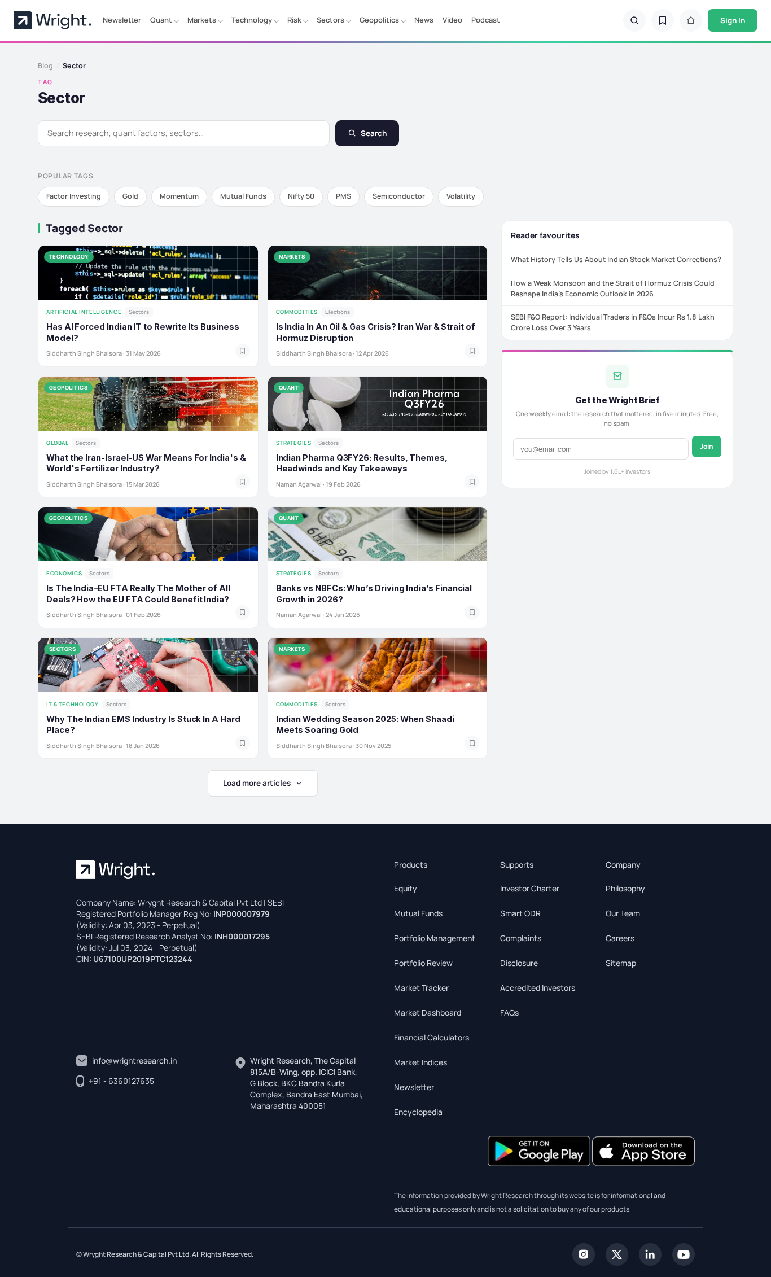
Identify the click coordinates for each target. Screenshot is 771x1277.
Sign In (732, 20)
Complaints (520, 938)
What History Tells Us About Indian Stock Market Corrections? (616, 259)
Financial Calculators (431, 1037)
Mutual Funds (243, 196)
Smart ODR (520, 913)
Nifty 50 (301, 196)
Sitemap (621, 962)
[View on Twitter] (617, 1253)
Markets (201, 20)
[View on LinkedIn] (650, 1253)
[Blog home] (691, 20)
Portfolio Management (434, 938)
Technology (251, 20)
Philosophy (625, 888)
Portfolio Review (423, 962)
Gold (130, 196)
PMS (343, 196)
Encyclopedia (418, 1112)
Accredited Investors (537, 987)
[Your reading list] (662, 20)
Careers (620, 938)
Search (374, 133)
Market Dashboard (427, 1012)
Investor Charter (529, 888)
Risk (294, 20)
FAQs (509, 1012)
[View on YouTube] (683, 1253)
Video (452, 20)
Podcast (485, 20)
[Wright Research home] (52, 20)
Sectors (330, 20)
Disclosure (519, 962)
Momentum (179, 196)
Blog (45, 66)
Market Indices (420, 1062)
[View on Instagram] (583, 1253)
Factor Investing (73, 196)
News (423, 20)
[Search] (634, 20)
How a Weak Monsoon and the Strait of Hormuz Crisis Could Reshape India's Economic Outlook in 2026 (613, 288)
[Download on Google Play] (540, 1150)
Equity (405, 888)
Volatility (460, 196)
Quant (161, 20)
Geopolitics (379, 20)
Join (706, 446)
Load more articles (257, 783)
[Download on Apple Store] (643, 1150)
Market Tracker (421, 987)
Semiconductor (399, 196)
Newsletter (122, 20)
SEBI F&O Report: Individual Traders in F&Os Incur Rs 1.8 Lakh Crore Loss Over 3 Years (613, 322)
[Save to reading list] (242, 351)
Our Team (623, 913)
